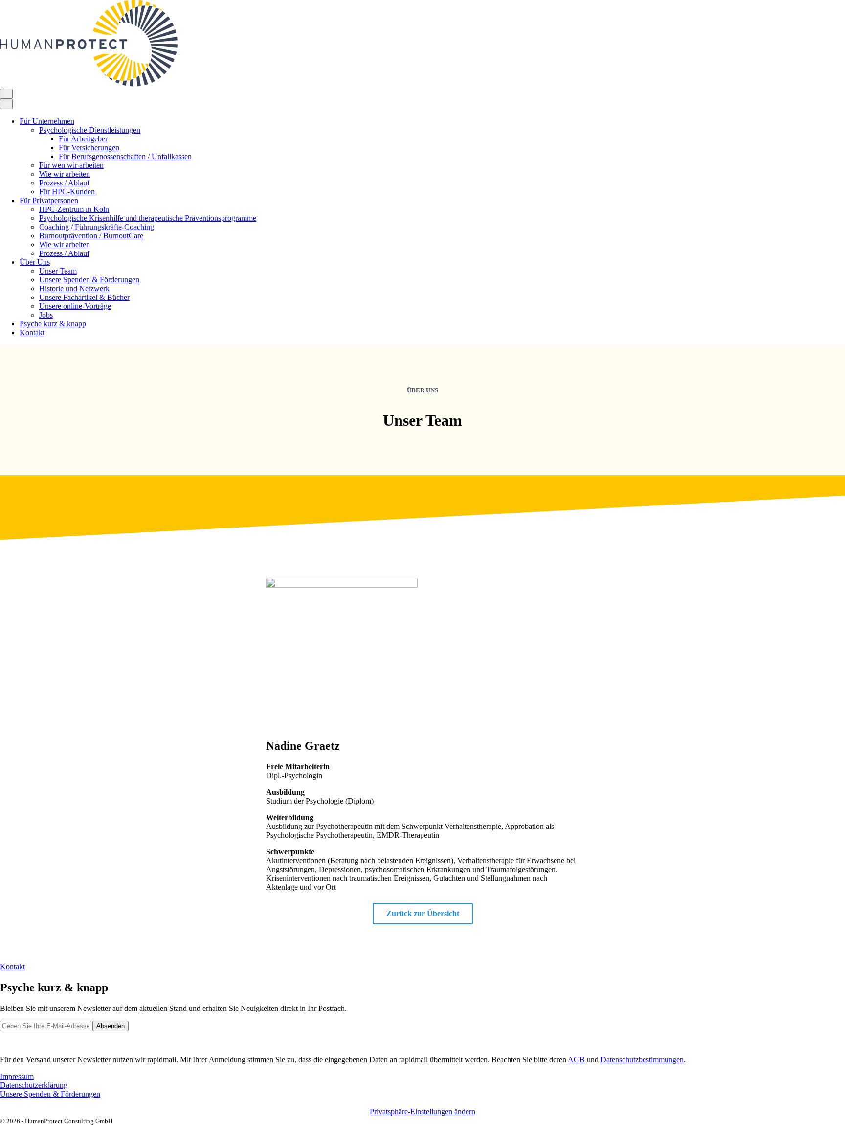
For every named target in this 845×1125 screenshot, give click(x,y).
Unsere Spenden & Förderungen (89, 280)
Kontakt (32, 332)
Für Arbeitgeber (83, 139)
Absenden (110, 1026)
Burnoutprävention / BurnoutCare (91, 235)
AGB (576, 1060)
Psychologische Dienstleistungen (89, 130)
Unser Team (58, 271)
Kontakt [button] (12, 967)
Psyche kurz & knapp (53, 324)
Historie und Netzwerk (74, 288)
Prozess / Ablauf (64, 183)
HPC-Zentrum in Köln (74, 209)
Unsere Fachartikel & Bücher (84, 297)
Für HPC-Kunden (67, 191)
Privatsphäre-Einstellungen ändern (422, 1111)
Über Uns (35, 262)
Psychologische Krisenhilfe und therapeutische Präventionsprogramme (147, 218)
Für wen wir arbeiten (71, 165)
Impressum (17, 1076)
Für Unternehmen (47, 121)
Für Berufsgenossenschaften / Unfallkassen (125, 156)
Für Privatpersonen (49, 200)
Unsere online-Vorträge (75, 306)
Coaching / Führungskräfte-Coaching (96, 227)
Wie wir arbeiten (64, 174)
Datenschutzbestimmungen (642, 1060)
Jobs (46, 315)
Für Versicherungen (89, 147)
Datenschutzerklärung (33, 1085)
